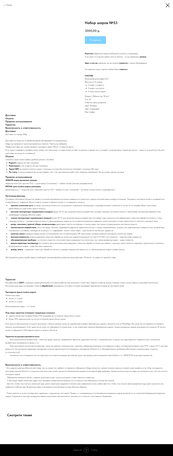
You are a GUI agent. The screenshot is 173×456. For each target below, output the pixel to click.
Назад (9, 5)
